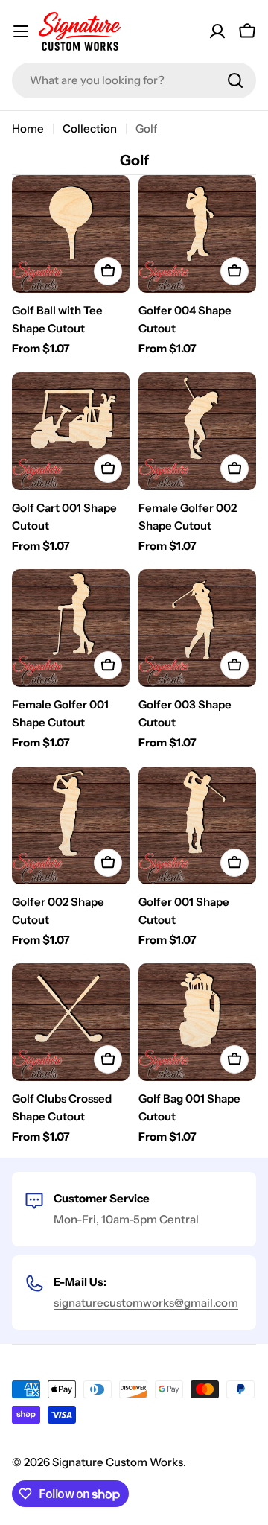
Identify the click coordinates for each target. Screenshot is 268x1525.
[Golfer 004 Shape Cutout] (197, 234)
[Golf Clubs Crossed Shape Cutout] (71, 1022)
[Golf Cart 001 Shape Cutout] (71, 431)
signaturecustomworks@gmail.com (146, 1303)
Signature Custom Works (117, 1462)
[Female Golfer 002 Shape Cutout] (197, 431)
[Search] (235, 80)
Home (28, 128)
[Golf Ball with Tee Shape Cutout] (71, 234)
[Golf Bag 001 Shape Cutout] (197, 1022)
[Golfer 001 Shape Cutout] (197, 825)
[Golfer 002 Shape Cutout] (71, 825)
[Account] (217, 31)
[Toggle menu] (21, 31)
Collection (90, 128)
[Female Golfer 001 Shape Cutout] (71, 628)
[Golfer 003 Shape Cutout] (197, 628)
